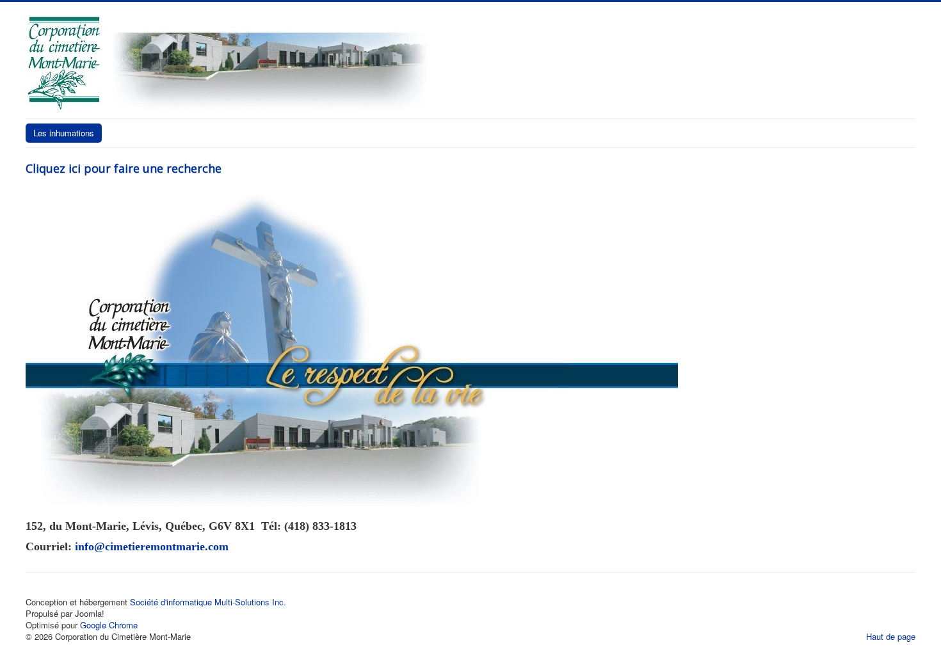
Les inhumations (63, 133)
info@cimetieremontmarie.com (152, 546)
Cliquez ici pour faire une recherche (123, 168)
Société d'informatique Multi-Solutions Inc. (208, 602)
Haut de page (890, 636)
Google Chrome (109, 625)
